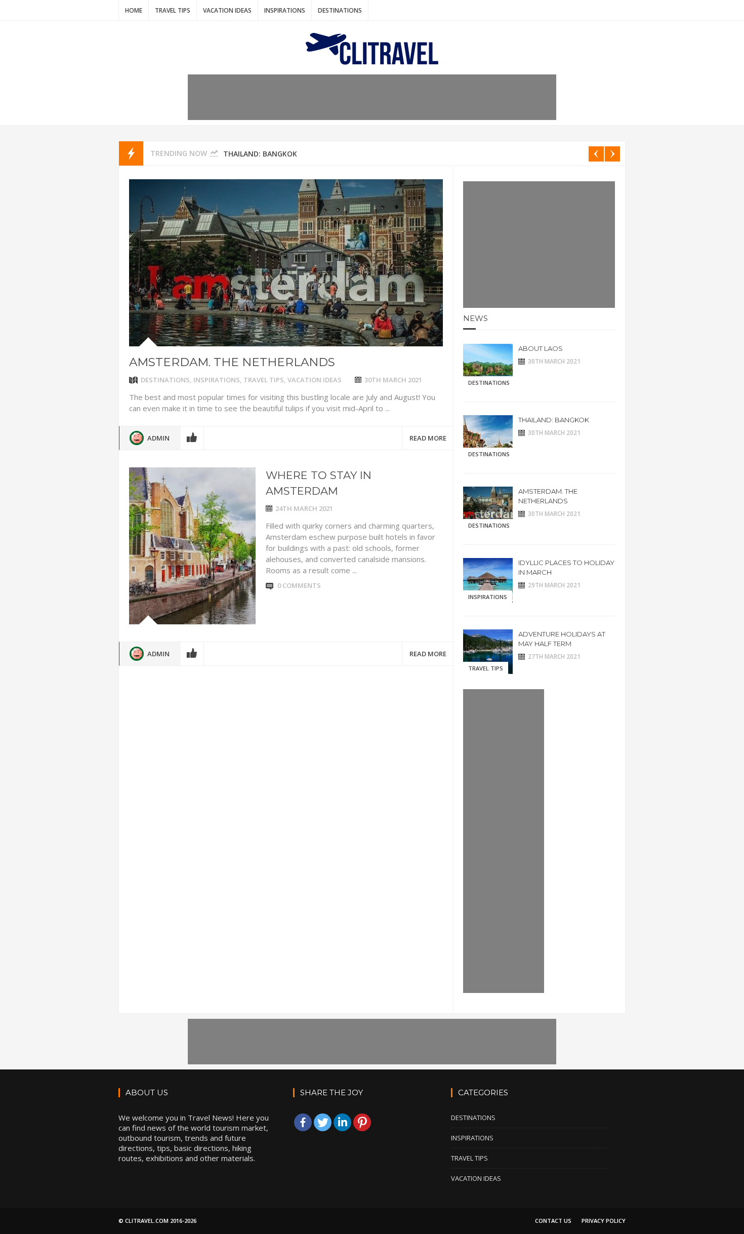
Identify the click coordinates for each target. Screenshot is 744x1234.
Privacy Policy (604, 1220)
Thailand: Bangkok (260, 153)
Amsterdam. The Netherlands (232, 362)
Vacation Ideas (227, 10)
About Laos (540, 348)
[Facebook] (303, 1122)
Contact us (553, 1220)
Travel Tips (172, 10)
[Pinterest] (362, 1122)
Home (133, 10)
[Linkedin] (342, 1122)
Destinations (340, 10)
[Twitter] (323, 1122)
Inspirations (284, 10)
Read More (427, 438)
